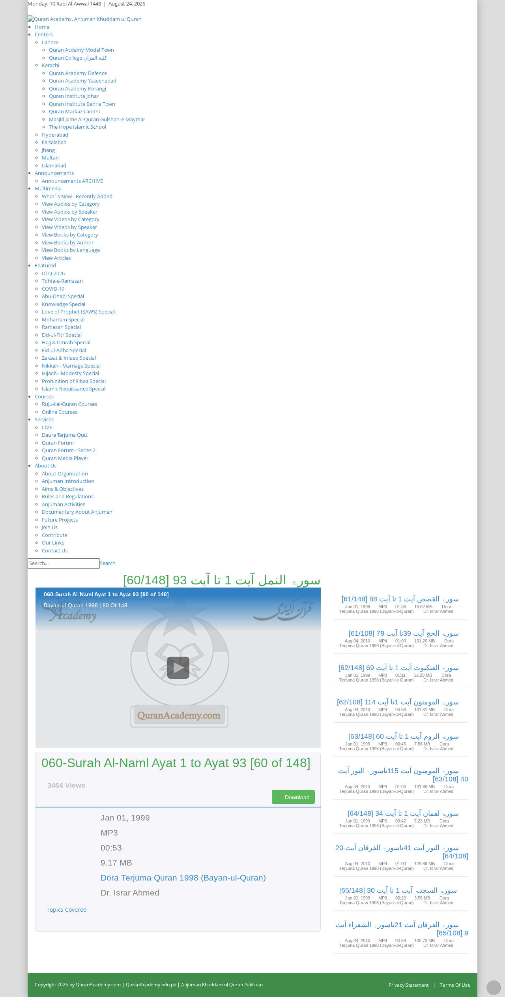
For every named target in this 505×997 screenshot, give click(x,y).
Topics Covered (67, 909)
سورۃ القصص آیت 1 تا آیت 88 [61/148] (400, 599)
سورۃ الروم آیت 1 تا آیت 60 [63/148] (403, 736)
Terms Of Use (455, 985)
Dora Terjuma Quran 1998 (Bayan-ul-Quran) (183, 877)
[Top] (493, 987)
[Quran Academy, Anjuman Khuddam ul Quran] (85, 18)
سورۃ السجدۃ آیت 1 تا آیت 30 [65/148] (399, 890)
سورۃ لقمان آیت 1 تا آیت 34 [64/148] (403, 813)
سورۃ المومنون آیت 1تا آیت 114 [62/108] (398, 702)
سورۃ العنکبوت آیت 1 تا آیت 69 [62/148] (399, 668)
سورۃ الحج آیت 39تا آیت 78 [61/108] (404, 633)
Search (108, 563)
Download (296, 797)
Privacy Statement (408, 985)
